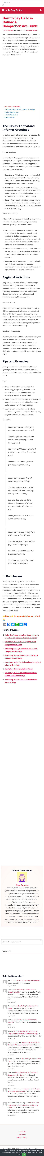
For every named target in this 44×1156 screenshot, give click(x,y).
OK (24, 1154)
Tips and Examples (11, 115)
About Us (22, 1131)
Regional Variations (12, 112)
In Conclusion (9, 117)
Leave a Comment (32, 30)
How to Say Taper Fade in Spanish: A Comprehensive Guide (23, 1105)
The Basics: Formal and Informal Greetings (20, 109)
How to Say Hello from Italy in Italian (19, 669)
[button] (41, 10)
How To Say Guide (12, 10)
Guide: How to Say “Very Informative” (26, 981)
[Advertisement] (22, 81)
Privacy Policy (22, 1137)
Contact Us (22, 1134)
